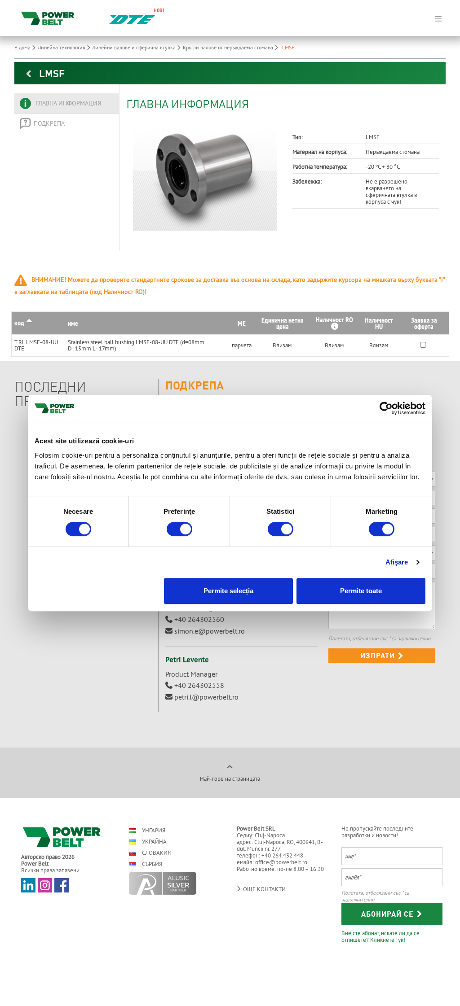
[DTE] (131, 18)
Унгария (153, 830)
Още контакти (264, 889)
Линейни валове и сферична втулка (134, 47)
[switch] (179, 529)
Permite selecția (228, 591)
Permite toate (361, 591)
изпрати (378, 655)
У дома (23, 47)
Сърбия (151, 864)
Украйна (154, 841)
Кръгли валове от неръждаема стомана (228, 47)
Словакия (156, 852)
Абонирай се (388, 914)
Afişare (396, 562)
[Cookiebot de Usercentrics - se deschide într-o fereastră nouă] (386, 408)
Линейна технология (62, 47)
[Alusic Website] (175, 883)
